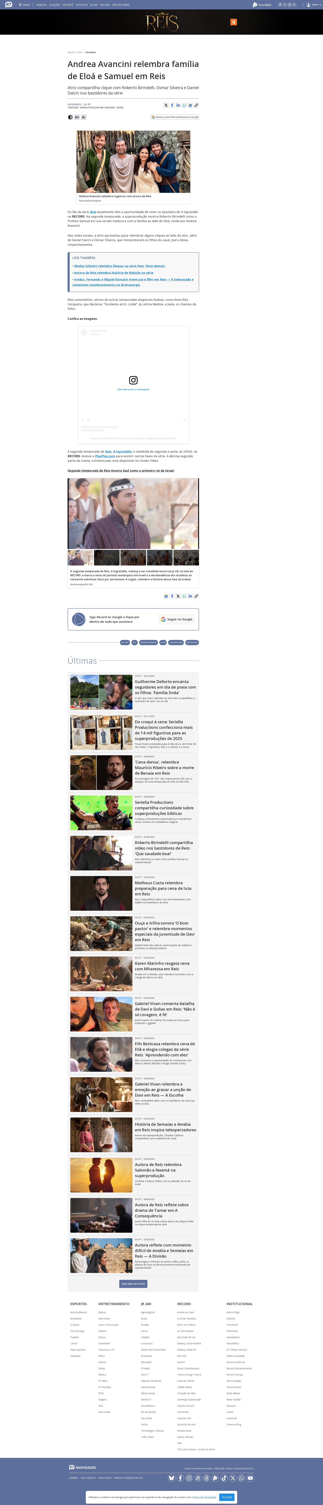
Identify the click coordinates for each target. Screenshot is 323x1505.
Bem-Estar (104, 1318)
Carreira (231, 1318)
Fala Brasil (183, 1412)
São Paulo (146, 1418)
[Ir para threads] (206, 1478)
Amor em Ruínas (186, 1324)
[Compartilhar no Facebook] (172, 105)
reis (134, 642)
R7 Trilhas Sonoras (237, 1349)
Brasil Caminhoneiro (188, 1368)
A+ (77, 117)
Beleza (102, 1312)
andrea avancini (148, 642)
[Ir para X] (285, 5)
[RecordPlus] (262, 4)
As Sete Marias (185, 1331)
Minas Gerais (148, 1393)
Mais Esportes (78, 1349)
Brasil (144, 1318)
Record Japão (234, 1380)
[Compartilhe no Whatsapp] (184, 105)
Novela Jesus (184, 1430)
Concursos (147, 1343)
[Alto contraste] (70, 117)
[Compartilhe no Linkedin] (178, 105)
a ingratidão (176, 642)
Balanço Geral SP (186, 1349)
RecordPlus (233, 1343)
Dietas (101, 1337)
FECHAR (227, 1497)
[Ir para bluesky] (171, 1478)
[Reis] (161, 22)
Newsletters (233, 1337)
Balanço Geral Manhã (189, 1343)
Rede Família (234, 1399)
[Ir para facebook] (280, 5)
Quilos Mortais (185, 1436)
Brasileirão (76, 1318)
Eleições (54, 4)
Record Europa (235, 1374)
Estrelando (104, 1343)
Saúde (144, 1424)
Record (105, 4)
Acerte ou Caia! (185, 1312)
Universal (232, 1418)
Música (102, 1374)
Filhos (101, 1355)
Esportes (82, 4)
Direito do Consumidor (153, 1349)
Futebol (74, 1337)
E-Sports (75, 1324)
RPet (101, 1393)
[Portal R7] (8, 4)
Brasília (41, 4)
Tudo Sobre (147, 1436)
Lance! (73, 1343)
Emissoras (232, 1331)
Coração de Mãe (186, 1393)
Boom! (181, 1362)
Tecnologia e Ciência (152, 1430)
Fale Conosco (88, 1478)
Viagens (102, 1399)
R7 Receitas (104, 1387)
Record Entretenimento (239, 1368)
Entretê (68, 4)
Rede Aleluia (233, 1393)
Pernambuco (148, 1405)
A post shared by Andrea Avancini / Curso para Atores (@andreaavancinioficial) (133, 438)
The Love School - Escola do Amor (196, 1449)
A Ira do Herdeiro (186, 1318)
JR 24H (94, 4)
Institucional (240, 1304)
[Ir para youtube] (250, 1478)
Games (102, 1362)
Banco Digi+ (233, 1312)
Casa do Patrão (185, 1380)
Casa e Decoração (108, 1324)
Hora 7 (144, 1374)
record (125, 642)
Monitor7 (146, 1399)
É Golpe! (145, 1368)
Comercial (232, 1324)
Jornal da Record (186, 1424)
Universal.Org (234, 1424)
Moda (101, 1368)
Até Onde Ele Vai (186, 1337)
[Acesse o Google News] (190, 105)
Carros (144, 1331)
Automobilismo (78, 1312)
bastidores (192, 642)
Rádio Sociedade (236, 1355)
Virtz (100, 1405)
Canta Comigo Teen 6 (189, 1374)
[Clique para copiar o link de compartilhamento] (196, 105)
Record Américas (236, 1362)
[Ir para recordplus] (215, 1478)
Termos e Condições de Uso (128, 1478)
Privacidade (105, 1478)
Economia (146, 1355)
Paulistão (75, 1355)
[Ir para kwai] (198, 1478)
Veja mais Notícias (133, 1283)
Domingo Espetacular (189, 1399)
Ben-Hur (181, 1355)
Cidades (145, 1337)
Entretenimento (114, 1304)
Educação (146, 1362)
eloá (163, 642)
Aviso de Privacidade (205, 1497)
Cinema (102, 1331)
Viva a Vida (104, 1412)
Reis (80, 52)
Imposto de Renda (151, 1380)
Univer (230, 1412)
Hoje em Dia (184, 1418)
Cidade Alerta (184, 1387)
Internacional (148, 1387)
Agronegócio (148, 1312)
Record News (121, 4)
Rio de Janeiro (148, 1412)
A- (83, 117)
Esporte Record (185, 1405)
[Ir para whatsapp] (241, 1478)
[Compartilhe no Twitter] (166, 105)
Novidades (91, 52)
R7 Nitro (102, 1380)
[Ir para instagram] (290, 5)
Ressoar (231, 1405)
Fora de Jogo (77, 1331)
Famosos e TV (106, 1349)
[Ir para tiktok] (224, 1478)
